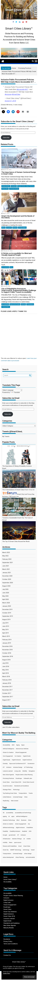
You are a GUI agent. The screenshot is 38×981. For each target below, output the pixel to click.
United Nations (7, 797)
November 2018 (7, 650)
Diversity (5, 763)
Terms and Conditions (11, 944)
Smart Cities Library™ (19, 28)
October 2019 (6, 613)
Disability (5, 831)
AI (9, 816)
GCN (30, 831)
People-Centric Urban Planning (26, 186)
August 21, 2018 (10, 101)
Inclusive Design (17, 767)
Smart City (5, 850)
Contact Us (7, 955)
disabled (24, 831)
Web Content (14, 800)
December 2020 (7, 576)
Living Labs (17, 771)
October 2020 (6, 579)
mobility (5, 842)
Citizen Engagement (21, 752)
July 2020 (5, 589)
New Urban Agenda (8, 774)
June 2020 (5, 593)
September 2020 (7, 583)
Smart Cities (5, 188)
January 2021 (6, 572)
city (29, 824)
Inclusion (13, 186)
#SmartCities (16, 94)
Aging (3, 227)
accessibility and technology (23, 812)
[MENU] (36, 61)
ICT (4, 767)
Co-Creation (18, 756)
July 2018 (5, 663)
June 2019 (5, 626)
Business (23, 820)
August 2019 (6, 619)
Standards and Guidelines (21, 786)
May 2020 (5, 596)
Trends (31, 793)
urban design (27, 853)
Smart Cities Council (28, 782)
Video (25, 797)
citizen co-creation (8, 824)
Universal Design (14, 188)
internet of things (17, 838)
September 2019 (7, 616)
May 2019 (5, 629)
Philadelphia (30, 304)
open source (17, 842)
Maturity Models (9, 928)
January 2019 (6, 643)
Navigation (32, 771)
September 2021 (7, 562)
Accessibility (5, 267)
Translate (17, 392)
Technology (16, 789)
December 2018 (7, 646)
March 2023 (6, 552)
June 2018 (5, 666)
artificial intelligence (21, 816)
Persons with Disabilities (10, 846)
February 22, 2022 (7, 251)
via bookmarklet (30, 857)
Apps (22, 745)
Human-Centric (6, 186)
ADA (13, 745)
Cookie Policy (6, 973)
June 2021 (5, 566)
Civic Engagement (8, 756)
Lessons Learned (8, 771)
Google (5, 835)
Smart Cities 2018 (16, 782)
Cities (29, 820)
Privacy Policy (8, 941)
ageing (5, 816)
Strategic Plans (7, 789)
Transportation (22, 227)
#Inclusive (8, 94)
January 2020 (6, 606)
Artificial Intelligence (8, 748)
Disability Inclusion (15, 831)
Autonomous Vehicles (22, 748)
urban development (8, 857)
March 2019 (6, 636)
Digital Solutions (27, 760)
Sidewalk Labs (28, 778)
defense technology (8, 827)
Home (5, 877)
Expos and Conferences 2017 (17, 763)
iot (24, 838)
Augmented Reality (15, 304)
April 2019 (5, 633)
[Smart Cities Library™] (2, 61)
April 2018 (5, 673)
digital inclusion (20, 827)
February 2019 (6, 639)
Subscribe (6, 137)
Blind (11, 267)
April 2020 (5, 599)
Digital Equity (6, 760)
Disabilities (30, 827)
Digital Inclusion (16, 760)
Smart (20, 846)
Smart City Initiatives (10, 912)
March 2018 (6, 676)
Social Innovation (7, 786)
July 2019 (5, 623)
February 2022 (6, 559)
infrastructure (6, 838)
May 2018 (5, 670)
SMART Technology (15, 850)
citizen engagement (20, 824)
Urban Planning (19, 857)
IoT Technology (28, 767)
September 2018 (7, 656)
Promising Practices (8, 778)
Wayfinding (6, 800)
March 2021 (6, 569)
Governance (31, 763)
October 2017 (6, 693)
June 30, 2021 (7, 286)
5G (3, 812)
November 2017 (7, 690)
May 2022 (5, 556)
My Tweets (5, 436)
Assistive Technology (9, 820)
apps (12, 816)
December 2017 (7, 686)
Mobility (15, 227)
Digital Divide (26, 756)
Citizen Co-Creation (8, 752)
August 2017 (6, 700)
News (10, 842)
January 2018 (6, 683)
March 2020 (6, 603)
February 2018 (6, 680)
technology (26, 850)
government (12, 835)
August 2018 (6, 660)
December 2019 (7, 609)
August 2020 (6, 586)
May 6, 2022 (6, 213)
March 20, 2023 (7, 169)
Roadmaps (19, 778)
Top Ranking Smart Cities (10, 793)
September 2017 (7, 696)
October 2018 (6, 653)
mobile (28, 838)
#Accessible (21, 89)
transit (32, 850)
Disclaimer (7, 939)
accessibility (9, 812)
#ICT (26, 89)
